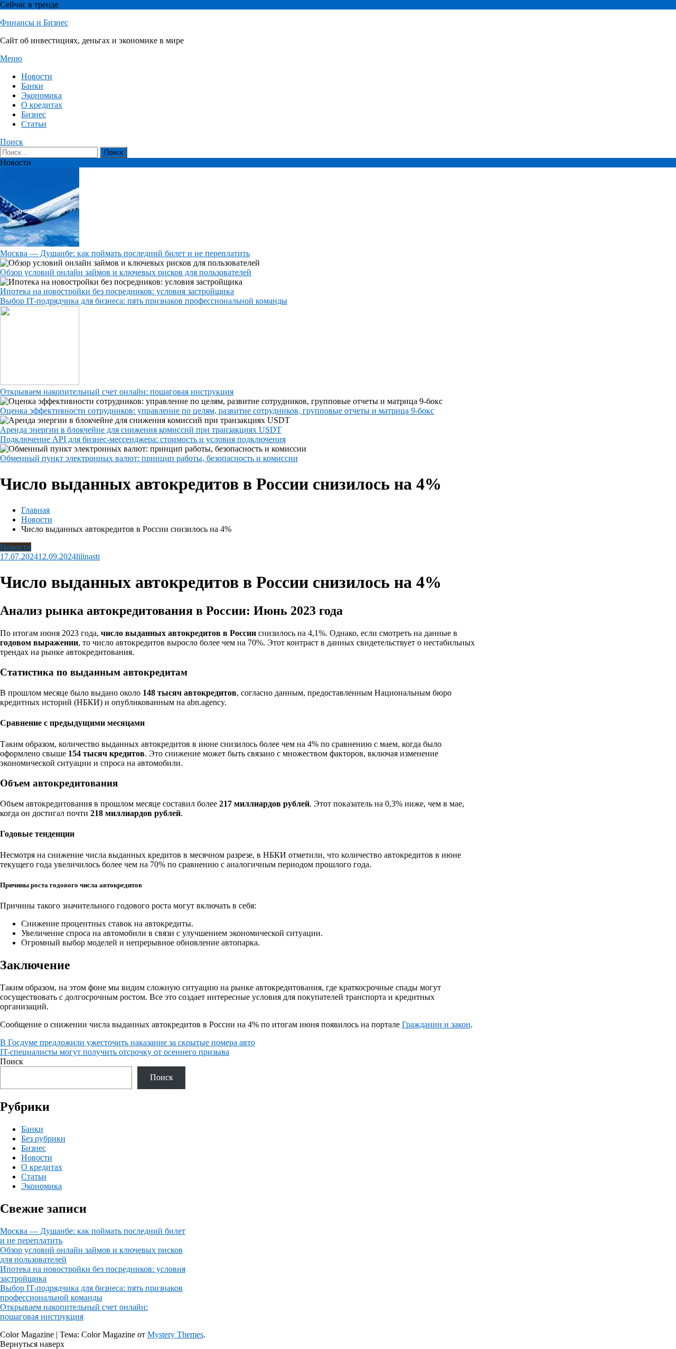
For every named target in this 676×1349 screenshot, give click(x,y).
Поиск (11, 141)
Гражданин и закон (436, 1024)
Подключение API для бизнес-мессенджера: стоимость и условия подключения (143, 439)
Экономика (41, 95)
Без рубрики (43, 1138)
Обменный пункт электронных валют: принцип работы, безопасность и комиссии (149, 458)
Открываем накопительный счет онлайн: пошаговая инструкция (116, 391)
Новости (36, 76)
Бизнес (33, 114)
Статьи (33, 123)
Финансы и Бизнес (34, 22)
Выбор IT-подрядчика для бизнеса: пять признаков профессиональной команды (143, 300)
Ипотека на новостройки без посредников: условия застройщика (117, 291)
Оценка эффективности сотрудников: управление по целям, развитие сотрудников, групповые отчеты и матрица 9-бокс (217, 410)
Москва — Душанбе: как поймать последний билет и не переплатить (125, 253)
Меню (11, 58)
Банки (32, 85)
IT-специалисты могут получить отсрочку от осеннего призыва (114, 1051)
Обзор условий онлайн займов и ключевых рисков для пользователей (125, 272)
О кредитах (41, 104)
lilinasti (88, 556)
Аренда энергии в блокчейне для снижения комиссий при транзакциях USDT (140, 429)
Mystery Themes (175, 1334)
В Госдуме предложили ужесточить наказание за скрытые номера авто (127, 1042)
